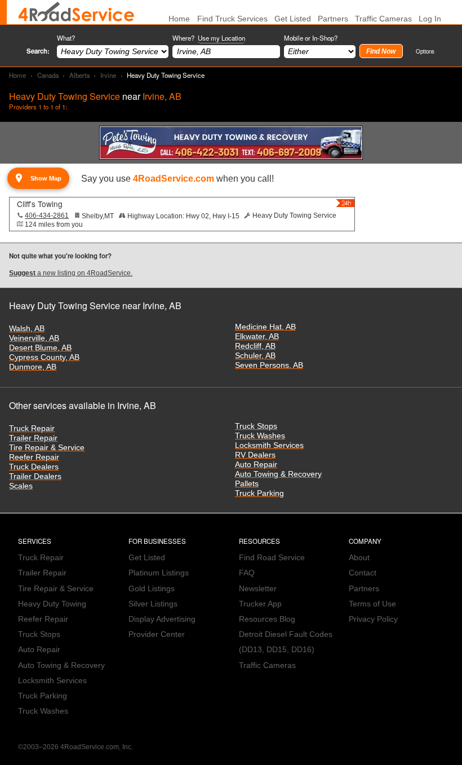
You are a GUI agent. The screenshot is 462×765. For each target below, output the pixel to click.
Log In (430, 19)
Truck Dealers (34, 467)
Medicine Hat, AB (265, 327)
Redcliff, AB (255, 346)
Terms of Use (372, 604)
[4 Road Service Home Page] (76, 12)
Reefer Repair (34, 457)
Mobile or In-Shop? (310, 37)
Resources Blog (267, 619)
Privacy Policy (373, 619)
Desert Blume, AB (40, 348)
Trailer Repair (33, 438)
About (359, 557)
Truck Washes (260, 436)
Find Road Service (272, 557)
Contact (362, 573)
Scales (21, 486)
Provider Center (156, 634)
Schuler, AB (255, 355)
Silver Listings (152, 604)
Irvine (108, 75)
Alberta (79, 75)
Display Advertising (162, 619)
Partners (333, 19)
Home (17, 75)
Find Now (381, 51)
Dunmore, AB (32, 367)
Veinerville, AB (34, 338)
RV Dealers (255, 455)
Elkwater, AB (257, 336)
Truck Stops (256, 426)
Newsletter (258, 588)
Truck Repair (32, 428)
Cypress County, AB (44, 357)
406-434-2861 (47, 215)
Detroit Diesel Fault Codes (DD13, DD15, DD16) (285, 642)
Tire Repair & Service (47, 447)
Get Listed (292, 19)
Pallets (247, 484)
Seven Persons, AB (269, 365)
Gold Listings (151, 588)
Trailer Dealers (35, 476)
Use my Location (221, 37)
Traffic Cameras (383, 19)
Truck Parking (259, 493)
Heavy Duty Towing (52, 604)
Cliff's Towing (40, 203)
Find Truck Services (232, 19)
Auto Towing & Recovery (278, 474)
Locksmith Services (269, 445)
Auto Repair (256, 464)
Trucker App (260, 604)
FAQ (247, 573)
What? (66, 37)
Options (425, 51)
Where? (208, 37)
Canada (48, 75)
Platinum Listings (158, 573)
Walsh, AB (27, 328)
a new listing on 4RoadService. (70, 273)
